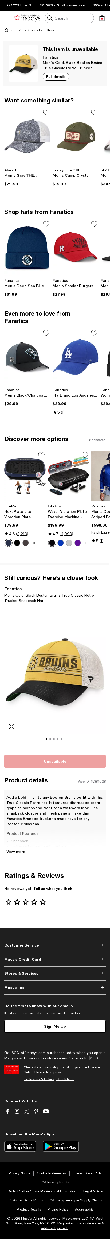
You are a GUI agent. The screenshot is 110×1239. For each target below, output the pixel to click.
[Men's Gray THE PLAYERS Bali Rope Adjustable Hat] (27, 136)
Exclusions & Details (39, 1079)
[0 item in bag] (102, 18)
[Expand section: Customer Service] (55, 945)
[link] (27, 177)
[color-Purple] (77, 543)
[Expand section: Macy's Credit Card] (55, 959)
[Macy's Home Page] (27, 18)
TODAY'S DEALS (18, 5)
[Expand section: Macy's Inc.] (55, 987)
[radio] (8, 543)
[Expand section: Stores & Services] (55, 973)
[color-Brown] (25, 543)
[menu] (7, 18)
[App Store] (20, 1146)
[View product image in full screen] (12, 726)
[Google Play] (61, 1146)
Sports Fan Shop (41, 30)
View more (15, 851)
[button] (18, 30)
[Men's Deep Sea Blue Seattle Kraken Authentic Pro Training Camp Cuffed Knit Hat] (27, 248)
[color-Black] (17, 543)
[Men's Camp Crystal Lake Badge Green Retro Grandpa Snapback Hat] (76, 136)
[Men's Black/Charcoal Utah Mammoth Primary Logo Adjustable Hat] (27, 357)
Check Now (65, 1079)
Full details (56, 76)
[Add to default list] (46, 112)
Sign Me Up (55, 1026)
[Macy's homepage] (6, 30)
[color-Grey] (69, 543)
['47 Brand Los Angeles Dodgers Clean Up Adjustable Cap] (76, 357)
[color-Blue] (8, 543)
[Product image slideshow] (55, 678)
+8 (33, 543)
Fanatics (50, 57)
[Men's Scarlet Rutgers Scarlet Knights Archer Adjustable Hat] (76, 248)
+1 (85, 543)
